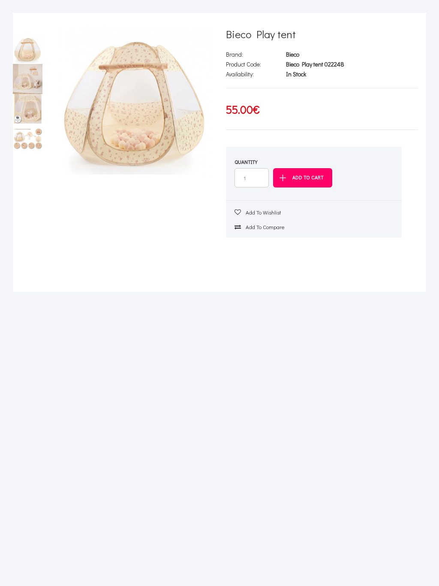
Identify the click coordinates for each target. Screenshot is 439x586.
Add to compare (264, 226)
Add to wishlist (262, 212)
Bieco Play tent (261, 34)
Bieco (292, 54)
